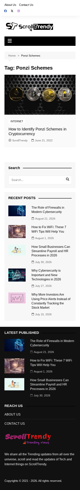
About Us (10, 4)
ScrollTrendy (20, 140)
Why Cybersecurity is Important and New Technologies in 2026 (46, 275)
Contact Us (26, 4)
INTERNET (16, 121)
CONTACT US (14, 423)
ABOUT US (12, 414)
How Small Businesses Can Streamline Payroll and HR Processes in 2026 (50, 251)
